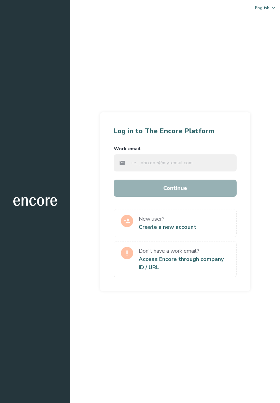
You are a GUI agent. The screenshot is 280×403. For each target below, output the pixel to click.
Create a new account (167, 227)
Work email (127, 148)
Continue (175, 188)
